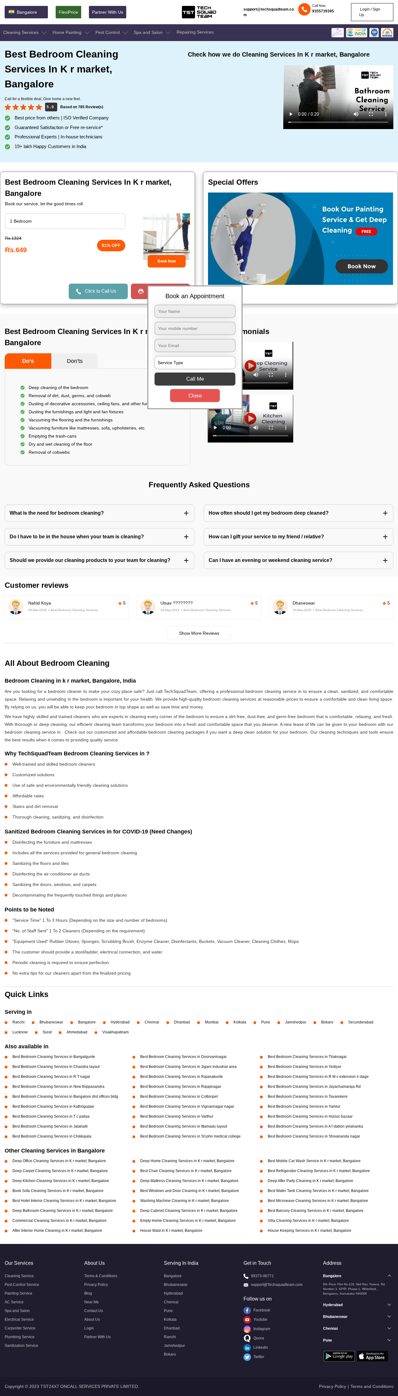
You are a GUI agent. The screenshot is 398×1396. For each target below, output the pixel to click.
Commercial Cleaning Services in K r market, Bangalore (59, 1220)
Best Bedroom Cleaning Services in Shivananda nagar (314, 1136)
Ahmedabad (77, 1032)
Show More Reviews (199, 633)
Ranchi (18, 1022)
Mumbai (212, 1022)
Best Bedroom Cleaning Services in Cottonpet (179, 1096)
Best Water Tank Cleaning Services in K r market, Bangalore (318, 1191)
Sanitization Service (21, 1345)
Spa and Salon (149, 32)
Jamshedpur (295, 1022)
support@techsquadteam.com (268, 12)
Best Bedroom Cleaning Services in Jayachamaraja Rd (314, 1086)
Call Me (195, 379)
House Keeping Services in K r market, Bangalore (309, 1230)
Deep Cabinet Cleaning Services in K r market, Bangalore (189, 1210)
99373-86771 (262, 1276)
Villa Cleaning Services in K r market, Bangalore (308, 1220)
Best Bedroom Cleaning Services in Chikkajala (51, 1136)
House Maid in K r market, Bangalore (171, 1230)
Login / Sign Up (369, 12)
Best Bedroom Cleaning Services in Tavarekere (308, 1096)
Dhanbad (182, 1022)
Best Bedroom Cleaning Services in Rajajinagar (180, 1086)
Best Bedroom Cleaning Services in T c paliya (51, 1116)
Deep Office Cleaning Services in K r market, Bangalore (59, 1161)
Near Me (91, 1302)
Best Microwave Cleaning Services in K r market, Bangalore (318, 1201)
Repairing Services (195, 32)
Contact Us (93, 1311)
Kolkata (240, 1022)
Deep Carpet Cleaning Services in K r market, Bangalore (60, 1171)
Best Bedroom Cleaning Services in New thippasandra (58, 1086)
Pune (265, 1022)
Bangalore (87, 1022)
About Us (92, 1319)
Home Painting (68, 32)
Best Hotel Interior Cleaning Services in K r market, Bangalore (64, 1201)
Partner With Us (107, 12)
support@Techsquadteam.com (277, 1284)
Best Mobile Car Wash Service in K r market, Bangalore (314, 1161)
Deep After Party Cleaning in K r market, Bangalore (310, 1181)
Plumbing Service (20, 1337)
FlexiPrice (68, 12)
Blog (88, 1293)
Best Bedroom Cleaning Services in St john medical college (190, 1136)
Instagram (261, 1329)
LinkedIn (260, 1347)
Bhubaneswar (51, 1022)
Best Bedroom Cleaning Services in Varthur (176, 1116)
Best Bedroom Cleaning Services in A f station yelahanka (315, 1126)
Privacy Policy (96, 1284)
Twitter (258, 1357)
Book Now (167, 261)
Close (195, 396)
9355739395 (323, 11)
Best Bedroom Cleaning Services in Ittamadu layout (183, 1126)
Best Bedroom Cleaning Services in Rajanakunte (181, 1076)
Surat (47, 1032)
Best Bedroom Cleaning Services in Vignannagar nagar (187, 1106)
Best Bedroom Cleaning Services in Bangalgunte (53, 1057)
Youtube (259, 1319)
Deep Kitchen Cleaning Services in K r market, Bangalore (60, 1181)
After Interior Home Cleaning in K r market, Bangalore (57, 1230)
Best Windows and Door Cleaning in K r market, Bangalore (189, 1191)
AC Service (14, 1302)
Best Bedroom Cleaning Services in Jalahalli (50, 1126)
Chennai (152, 1022)
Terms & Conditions (100, 1276)
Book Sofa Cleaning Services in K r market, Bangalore (58, 1191)
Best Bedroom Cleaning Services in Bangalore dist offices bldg (65, 1096)
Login (89, 1328)
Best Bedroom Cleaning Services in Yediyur (304, 1066)
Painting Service (18, 1293)
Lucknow (20, 1032)
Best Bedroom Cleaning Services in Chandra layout (56, 1066)
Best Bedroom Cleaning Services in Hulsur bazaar (310, 1116)
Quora (258, 1338)
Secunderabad (360, 1022)
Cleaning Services (21, 32)
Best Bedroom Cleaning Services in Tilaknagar (307, 1057)
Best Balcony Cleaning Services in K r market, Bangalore (315, 1210)
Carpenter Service (20, 1328)
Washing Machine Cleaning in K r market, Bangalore (184, 1201)
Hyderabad (120, 1022)
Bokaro (327, 1022)
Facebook (261, 1310)
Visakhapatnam (115, 1032)
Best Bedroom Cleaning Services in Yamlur (304, 1106)
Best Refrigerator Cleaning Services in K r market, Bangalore (319, 1171)
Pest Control (108, 32)
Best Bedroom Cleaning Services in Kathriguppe (53, 1106)
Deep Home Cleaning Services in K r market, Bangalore (187, 1161)
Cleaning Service (19, 1276)
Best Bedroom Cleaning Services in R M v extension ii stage (318, 1076)
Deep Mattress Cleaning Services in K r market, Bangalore (189, 1181)
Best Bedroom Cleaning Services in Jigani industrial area (188, 1066)
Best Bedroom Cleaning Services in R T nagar (51, 1076)
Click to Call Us (100, 291)
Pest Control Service (22, 1284)
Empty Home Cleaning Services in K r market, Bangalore (188, 1220)
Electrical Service (19, 1319)
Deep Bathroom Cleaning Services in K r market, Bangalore (62, 1210)
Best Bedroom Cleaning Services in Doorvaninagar (183, 1057)
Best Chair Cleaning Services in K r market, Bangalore (186, 1171)
